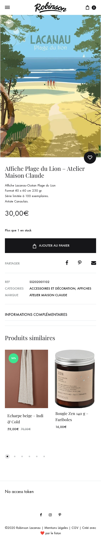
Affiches (84, 288)
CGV (75, 528)
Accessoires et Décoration (52, 288)
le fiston (56, 533)
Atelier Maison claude (48, 295)
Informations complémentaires (36, 314)
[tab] (50, 314)
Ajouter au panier (54, 245)
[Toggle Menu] (7, 7)
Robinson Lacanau (28, 528)
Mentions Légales (56, 528)
